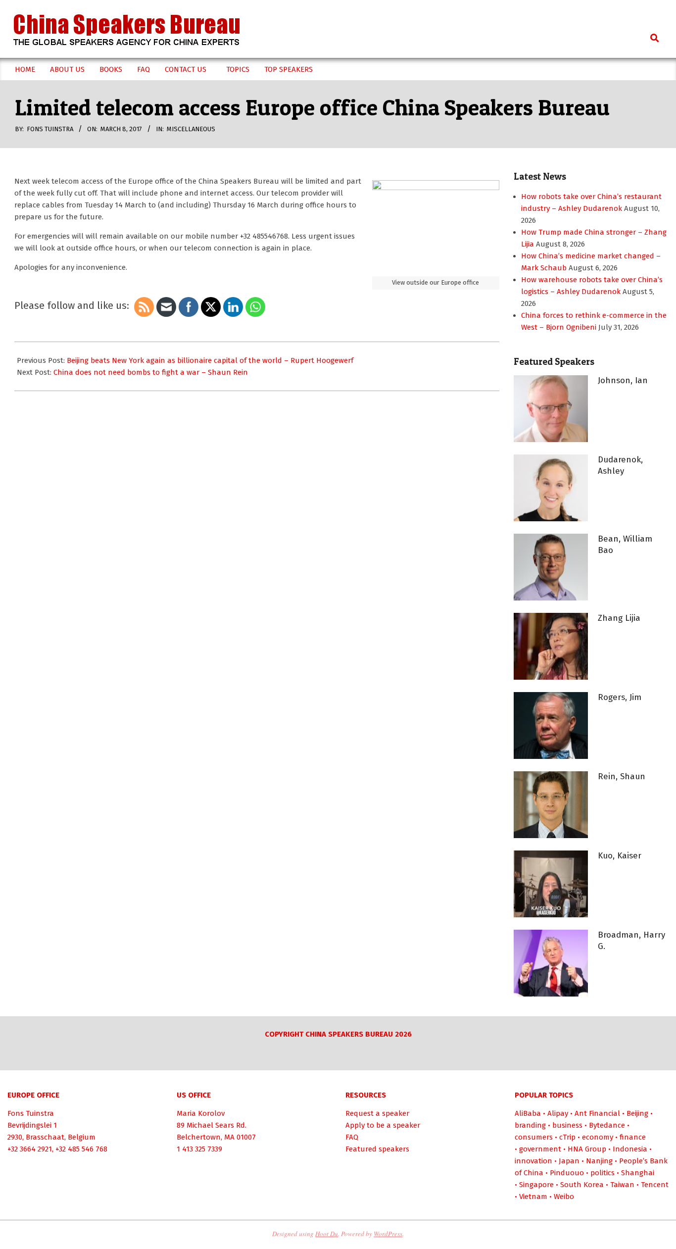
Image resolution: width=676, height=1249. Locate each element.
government (540, 1149)
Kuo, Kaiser (619, 855)
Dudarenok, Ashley (620, 465)
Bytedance (607, 1125)
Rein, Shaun (621, 776)
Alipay (557, 1113)
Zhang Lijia (619, 618)
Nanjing (599, 1160)
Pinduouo (567, 1172)
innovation (533, 1160)
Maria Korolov (201, 1113)
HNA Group (587, 1149)
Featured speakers (377, 1149)
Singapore (536, 1184)
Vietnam (533, 1196)
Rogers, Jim (619, 697)
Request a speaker (377, 1113)
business (567, 1125)
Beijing (637, 1113)
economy (597, 1137)
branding (530, 1125)
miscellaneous (191, 129)
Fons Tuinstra (30, 1113)
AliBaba (528, 1113)
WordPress (388, 1233)
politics (602, 1172)
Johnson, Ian (623, 380)
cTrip (567, 1137)
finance (633, 1137)
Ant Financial (597, 1113)
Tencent (655, 1184)
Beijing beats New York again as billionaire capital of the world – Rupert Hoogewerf (210, 360)
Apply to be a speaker (382, 1125)
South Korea (582, 1184)
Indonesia (630, 1149)
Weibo (564, 1196)
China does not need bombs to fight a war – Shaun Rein (150, 372)
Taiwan (622, 1184)
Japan (569, 1160)
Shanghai (637, 1172)
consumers (534, 1137)
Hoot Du (326, 1233)
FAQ (351, 1137)
